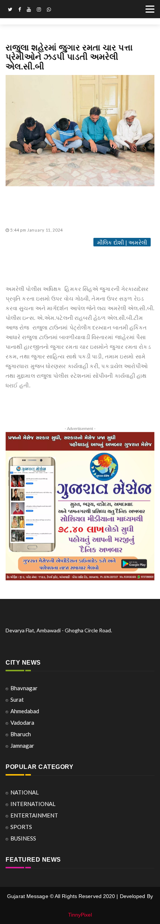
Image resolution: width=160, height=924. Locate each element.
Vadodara (22, 722)
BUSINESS (23, 838)
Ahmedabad (24, 711)
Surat (17, 699)
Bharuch (20, 734)
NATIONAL (24, 792)
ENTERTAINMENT (34, 815)
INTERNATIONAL (32, 803)
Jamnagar (22, 745)
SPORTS (21, 826)
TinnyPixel (80, 915)
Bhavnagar (24, 688)
